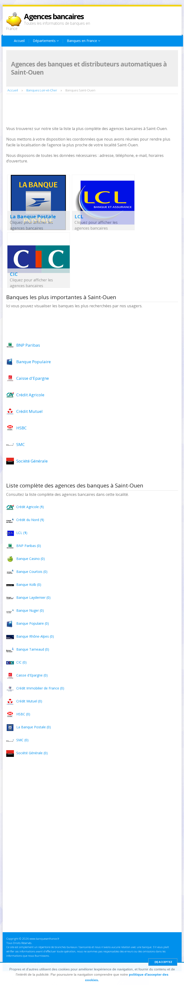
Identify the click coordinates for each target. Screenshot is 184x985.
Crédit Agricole (30, 395)
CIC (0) (21, 662)
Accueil (19, 40)
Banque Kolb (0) (28, 584)
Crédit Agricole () (30, 506)
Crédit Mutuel (29, 411)
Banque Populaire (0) (32, 623)
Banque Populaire (33, 361)
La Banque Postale (33, 216)
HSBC (21, 428)
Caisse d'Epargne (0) (32, 675)
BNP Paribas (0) (28, 545)
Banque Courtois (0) (31, 571)
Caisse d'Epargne (32, 378)
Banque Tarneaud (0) (32, 649)
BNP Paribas (28, 345)
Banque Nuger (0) (30, 610)
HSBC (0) (23, 714)
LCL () (21, 532)
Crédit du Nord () (30, 519)
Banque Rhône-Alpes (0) (35, 636)
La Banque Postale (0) (33, 727)
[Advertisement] (93, 110)
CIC (14, 274)
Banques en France (82, 40)
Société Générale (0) (32, 753)
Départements (45, 40)
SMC (20, 444)
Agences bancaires (54, 16)
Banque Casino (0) (30, 558)
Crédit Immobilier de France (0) (40, 688)
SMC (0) (22, 740)
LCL (79, 216)
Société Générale (32, 461)
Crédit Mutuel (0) (29, 701)
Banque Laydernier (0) (33, 597)
